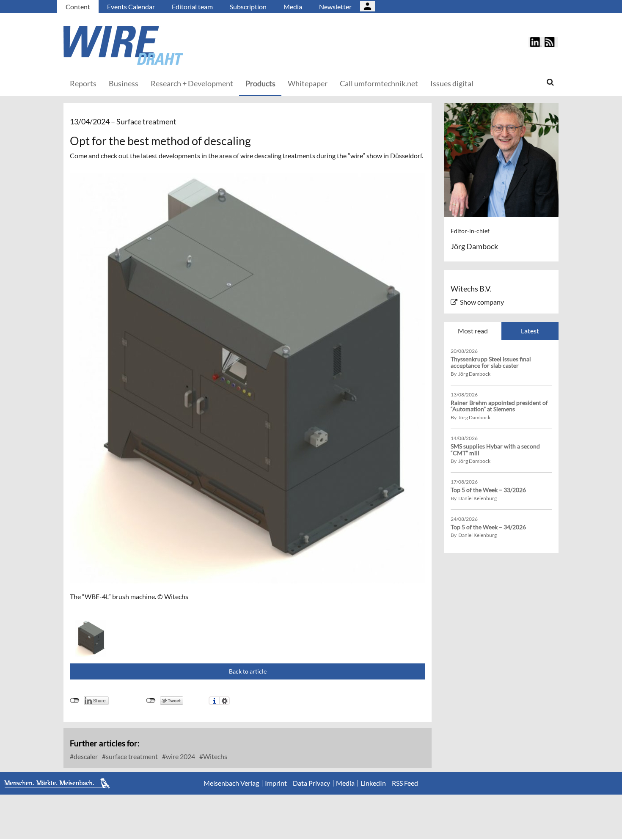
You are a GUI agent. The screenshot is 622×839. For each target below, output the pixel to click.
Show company (482, 302)
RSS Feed (405, 783)
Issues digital (451, 83)
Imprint (276, 783)
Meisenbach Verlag (231, 783)
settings (224, 700)
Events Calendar (131, 7)
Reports (83, 83)
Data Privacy (311, 783)
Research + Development (192, 83)
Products (260, 83)
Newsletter (335, 7)
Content (78, 7)
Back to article (248, 671)
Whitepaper (308, 83)
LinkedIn (373, 783)
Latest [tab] (530, 331)
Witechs (214, 756)
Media (292, 7)
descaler (85, 756)
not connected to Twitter (151, 700)
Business (123, 83)
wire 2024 (180, 756)
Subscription (248, 7)
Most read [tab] (473, 331)
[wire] (169, 45)
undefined (75, 700)
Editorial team (192, 7)
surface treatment (131, 756)
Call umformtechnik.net (379, 83)
